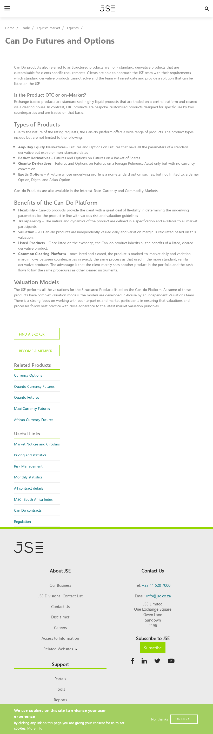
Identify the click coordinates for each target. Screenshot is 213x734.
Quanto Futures (26, 397)
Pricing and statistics (30, 454)
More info (34, 728)
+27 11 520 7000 (156, 585)
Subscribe (153, 647)
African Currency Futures (33, 419)
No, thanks (159, 719)
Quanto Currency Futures (34, 386)
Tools (60, 688)
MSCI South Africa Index (33, 499)
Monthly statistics (28, 476)
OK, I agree (184, 718)
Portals (60, 678)
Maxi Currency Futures (32, 408)
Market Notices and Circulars (37, 444)
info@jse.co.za (158, 595)
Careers (60, 627)
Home (9, 28)
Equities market (48, 28)
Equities (73, 28)
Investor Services (60, 655)
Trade (25, 28)
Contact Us (60, 606)
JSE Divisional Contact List (60, 595)
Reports (60, 699)
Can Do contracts (28, 510)
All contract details (28, 488)
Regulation (22, 521)
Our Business (60, 585)
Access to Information (60, 638)
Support (60, 664)
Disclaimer (60, 616)
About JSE (60, 570)
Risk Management (28, 466)
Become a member (35, 350)
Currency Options (28, 375)
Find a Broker (31, 334)
